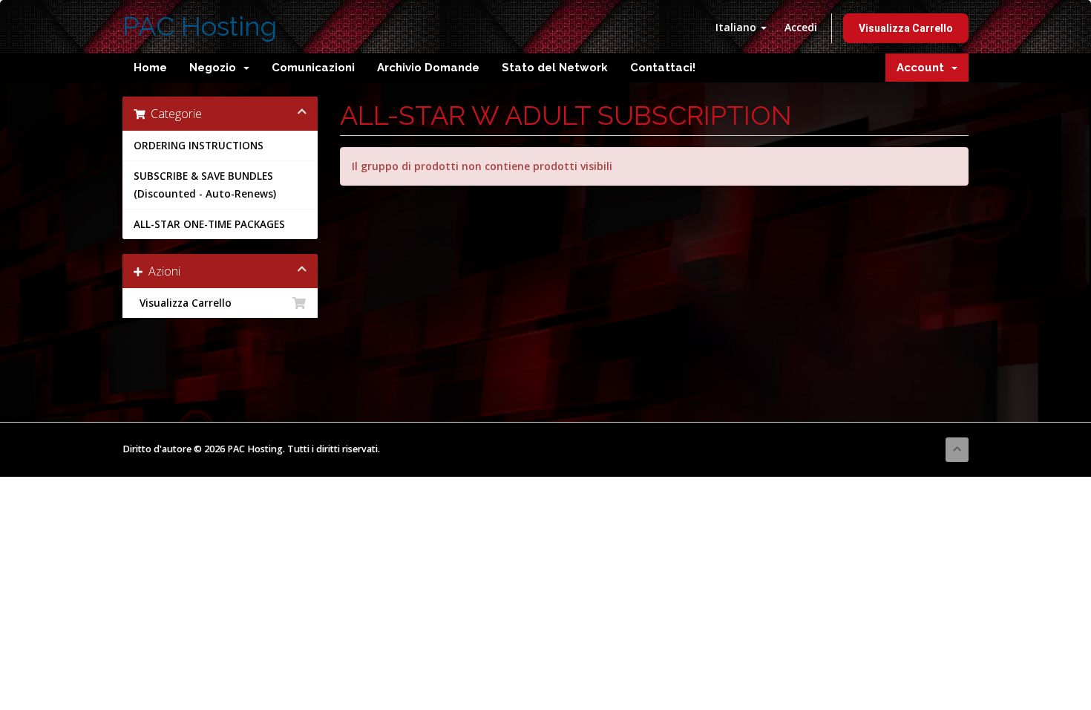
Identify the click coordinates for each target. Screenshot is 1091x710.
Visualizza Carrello (906, 28)
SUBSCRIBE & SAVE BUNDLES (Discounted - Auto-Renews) (205, 185)
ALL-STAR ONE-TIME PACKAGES (209, 224)
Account (923, 67)
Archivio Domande (428, 67)
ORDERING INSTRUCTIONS (198, 145)
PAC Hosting (199, 26)
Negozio (215, 67)
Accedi (800, 27)
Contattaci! (662, 67)
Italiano (737, 27)
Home (150, 67)
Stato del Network (555, 67)
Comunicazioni (313, 67)
